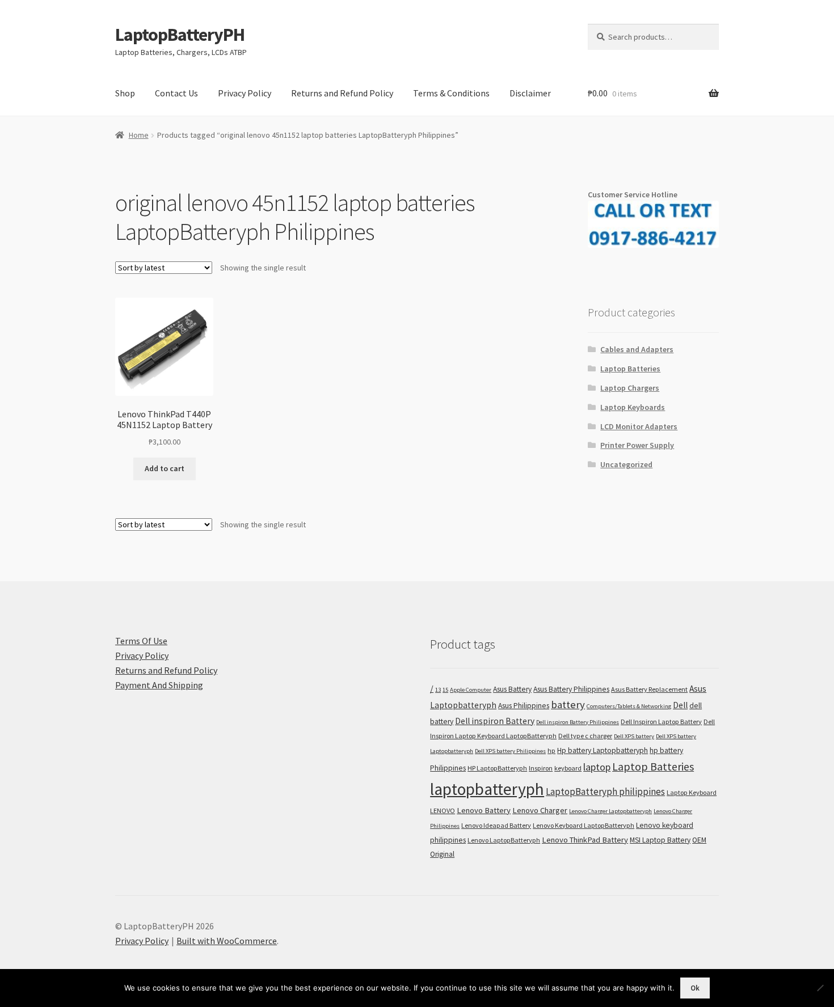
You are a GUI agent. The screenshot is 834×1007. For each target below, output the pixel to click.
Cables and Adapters (636, 349)
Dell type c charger (585, 735)
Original (442, 854)
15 (445, 689)
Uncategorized (626, 464)
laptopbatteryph (487, 788)
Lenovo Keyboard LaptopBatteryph (583, 825)
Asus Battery (512, 689)
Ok (695, 988)
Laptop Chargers (629, 388)
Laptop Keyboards (632, 407)
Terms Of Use (141, 640)
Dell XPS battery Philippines (510, 751)
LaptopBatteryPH (180, 34)
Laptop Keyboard (692, 792)
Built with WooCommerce (226, 940)
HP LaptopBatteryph (497, 768)
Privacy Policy (244, 93)
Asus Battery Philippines (571, 689)
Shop (125, 93)
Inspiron (541, 768)
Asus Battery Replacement (649, 689)
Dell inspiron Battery (494, 721)
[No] (819, 987)
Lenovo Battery (484, 810)
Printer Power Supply (637, 445)
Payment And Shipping (159, 685)
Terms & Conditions (451, 93)
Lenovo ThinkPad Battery (585, 840)
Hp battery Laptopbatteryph (602, 750)
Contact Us (176, 93)
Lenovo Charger (539, 810)
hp (551, 750)
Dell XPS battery (634, 736)
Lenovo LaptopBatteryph (503, 840)
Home (139, 135)
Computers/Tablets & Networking (629, 706)
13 (438, 689)
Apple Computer (470, 689)
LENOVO (442, 810)
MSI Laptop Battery (660, 840)
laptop (596, 766)
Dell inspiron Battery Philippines (577, 722)
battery (568, 704)
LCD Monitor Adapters (638, 426)
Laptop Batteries (630, 368)
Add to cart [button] (164, 468)
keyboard (568, 768)
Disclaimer (530, 93)
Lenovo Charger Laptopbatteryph (610, 811)
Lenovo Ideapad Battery (496, 825)
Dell (680, 705)
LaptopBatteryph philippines (605, 791)
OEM (699, 840)
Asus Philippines (523, 705)
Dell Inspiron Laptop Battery (661, 721)
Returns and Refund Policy (342, 93)
